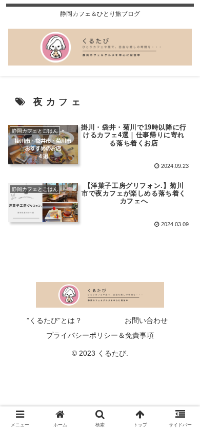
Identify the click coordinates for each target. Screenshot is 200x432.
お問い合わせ (146, 320)
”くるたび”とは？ (54, 320)
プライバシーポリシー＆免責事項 (100, 335)
